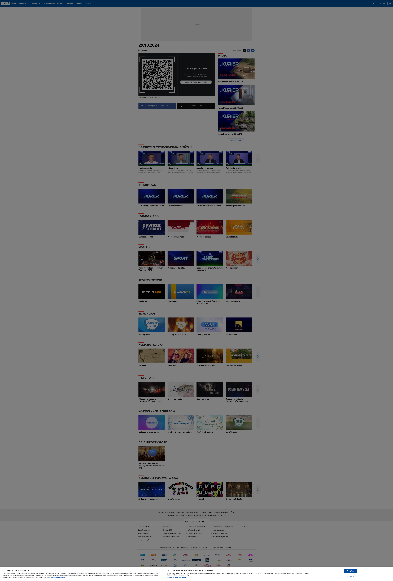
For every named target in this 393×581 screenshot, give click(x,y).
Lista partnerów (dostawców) (176, 577)
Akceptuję (350, 571)
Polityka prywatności (58, 577)
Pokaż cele (350, 577)
